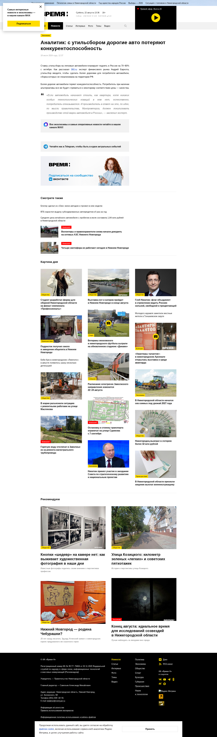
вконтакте (160, 679)
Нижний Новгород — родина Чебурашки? (66, 628)
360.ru (74, 69)
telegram (169, 679)
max (164, 683)
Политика (139, 659)
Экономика (46, 35)
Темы (114, 677)
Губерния (139, 681)
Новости (116, 659)
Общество (140, 668)
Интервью (116, 668)
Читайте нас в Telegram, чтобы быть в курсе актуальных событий (85, 146)
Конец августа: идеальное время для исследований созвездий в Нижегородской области (140, 628)
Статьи (114, 664)
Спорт (138, 673)
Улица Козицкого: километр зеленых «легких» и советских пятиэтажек (138, 556)
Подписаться (24, 23)
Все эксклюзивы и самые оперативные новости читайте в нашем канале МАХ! (85, 126)
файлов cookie (46, 729)
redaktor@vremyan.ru (56, 701)
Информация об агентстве (52, 707)
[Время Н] (54, 14)
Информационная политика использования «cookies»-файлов (68, 717)
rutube (160, 683)
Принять (150, 729)
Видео (114, 681)
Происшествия (142, 686)
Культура (139, 677)
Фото (113, 673)
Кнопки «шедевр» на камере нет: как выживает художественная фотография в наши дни (73, 556)
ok (173, 679)
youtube (164, 679)
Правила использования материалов (57, 710)
